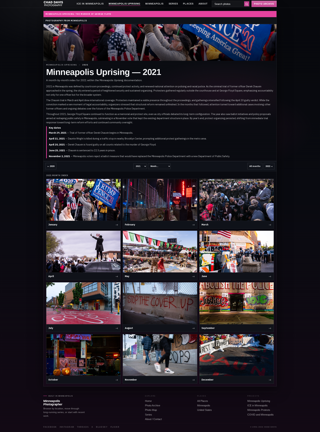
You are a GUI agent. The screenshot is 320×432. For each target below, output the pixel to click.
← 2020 (50, 166)
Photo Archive (152, 405)
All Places (202, 401)
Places (188, 3)
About (203, 3)
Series (173, 3)
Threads (83, 427)
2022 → (269, 166)
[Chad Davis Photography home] (53, 4)
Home (148, 401)
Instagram (67, 427)
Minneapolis (154, 3)
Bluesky (102, 427)
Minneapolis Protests (258, 410)
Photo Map (151, 410)
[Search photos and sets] (246, 3)
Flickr (115, 427)
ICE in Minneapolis (90, 3)
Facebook (50, 427)
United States (204, 410)
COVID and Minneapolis (260, 414)
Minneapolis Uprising (124, 3)
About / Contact (153, 419)
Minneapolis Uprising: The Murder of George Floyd (78, 14)
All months (254, 166)
